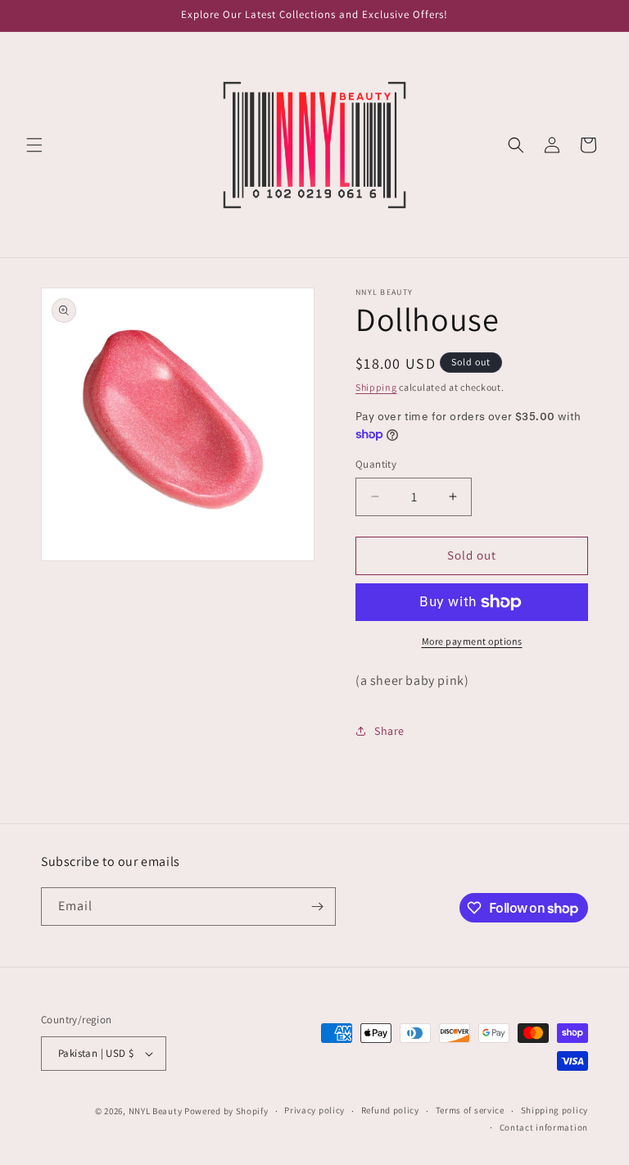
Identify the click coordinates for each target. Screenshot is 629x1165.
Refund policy (390, 1110)
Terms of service (470, 1110)
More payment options (472, 641)
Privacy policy (314, 1110)
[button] (34, 145)
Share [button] (389, 730)
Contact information (544, 1127)
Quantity (375, 464)
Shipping (376, 387)
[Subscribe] (317, 906)
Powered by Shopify (226, 1111)
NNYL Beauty (156, 1111)
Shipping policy (555, 1110)
